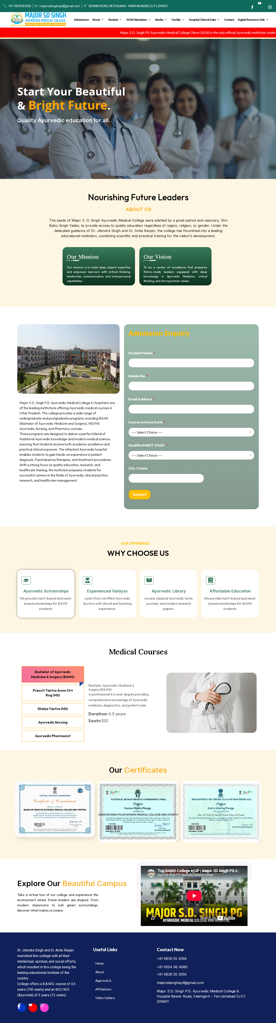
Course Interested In (146, 422)
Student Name (141, 353)
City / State (138, 468)
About (96, 19)
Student (113, 19)
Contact (229, 19)
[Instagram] (270, 7)
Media (159, 19)
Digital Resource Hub (251, 19)
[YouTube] (33, 1007)
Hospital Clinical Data (202, 19)
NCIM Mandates (137, 19)
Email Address (141, 399)
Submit (139, 494)
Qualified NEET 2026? (147, 445)
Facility (176, 19)
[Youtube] (261, 5)
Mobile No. (138, 376)
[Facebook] (252, 7)
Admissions (81, 19)
